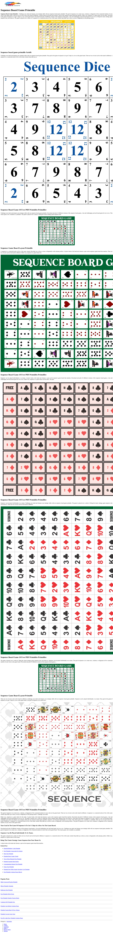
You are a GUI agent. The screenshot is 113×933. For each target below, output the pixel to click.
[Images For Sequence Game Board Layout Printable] (56, 231)
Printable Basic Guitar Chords (11, 856)
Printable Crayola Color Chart (8, 914)
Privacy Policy (7, 929)
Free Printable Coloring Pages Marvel (13, 872)
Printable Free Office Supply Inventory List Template (17, 869)
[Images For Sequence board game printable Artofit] (56, 35)
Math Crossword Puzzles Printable (9, 882)
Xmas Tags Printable (9, 866)
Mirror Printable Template (7, 886)
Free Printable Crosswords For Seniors (13, 851)
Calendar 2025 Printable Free (8, 902)
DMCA (5, 928)
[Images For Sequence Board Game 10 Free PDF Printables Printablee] (56, 133)
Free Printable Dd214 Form (7, 894)
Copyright (6, 927)
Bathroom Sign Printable (7, 890)
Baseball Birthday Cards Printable (12, 848)
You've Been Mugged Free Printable (12, 859)
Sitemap (6, 931)
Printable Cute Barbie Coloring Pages (10, 906)
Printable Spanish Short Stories (11, 861)
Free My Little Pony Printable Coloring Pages (12, 918)
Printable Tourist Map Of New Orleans (10, 910)
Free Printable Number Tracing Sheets (10, 898)
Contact (5, 925)
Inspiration (9, 921)
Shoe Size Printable (8, 853)
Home (5, 924)
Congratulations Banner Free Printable (13, 864)
